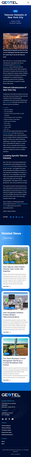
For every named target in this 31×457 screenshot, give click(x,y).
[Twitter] (13, 217)
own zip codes (7, 166)
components (8, 102)
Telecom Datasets (6, 425)
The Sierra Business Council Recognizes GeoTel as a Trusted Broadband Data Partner (14, 362)
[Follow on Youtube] (12, 419)
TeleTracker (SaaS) (6, 430)
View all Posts (8, 238)
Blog (15, 11)
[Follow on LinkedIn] (3, 419)
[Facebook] (11, 217)
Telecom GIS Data (6, 427)
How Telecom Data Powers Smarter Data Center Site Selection (14, 269)
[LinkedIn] (19, 217)
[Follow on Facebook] (9, 419)
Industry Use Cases (7, 432)
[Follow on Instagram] (6, 419)
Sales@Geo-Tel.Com (7, 413)
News (6, 262)
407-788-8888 (5, 414)
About (3, 441)
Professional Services (7, 434)
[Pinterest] (16, 217)
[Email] (22, 217)
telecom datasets (7, 133)
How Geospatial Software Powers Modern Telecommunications (13, 315)
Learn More (6, 286)
